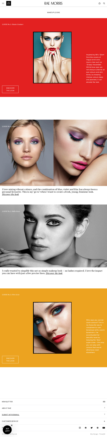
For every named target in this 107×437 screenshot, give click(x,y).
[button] (7, 429)
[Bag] (99, 3)
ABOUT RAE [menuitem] (6, 408)
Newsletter (7, 402)
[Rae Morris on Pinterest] (97, 428)
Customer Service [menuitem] (10, 421)
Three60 (102, 434)
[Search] (104, 3)
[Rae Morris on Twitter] (92, 428)
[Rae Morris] (53, 3)
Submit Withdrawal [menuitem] (10, 415)
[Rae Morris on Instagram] (80, 428)
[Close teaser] (11, 425)
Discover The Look (10, 89)
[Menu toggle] (3, 3)
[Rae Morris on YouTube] (104, 428)
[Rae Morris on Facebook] (86, 428)
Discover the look (10, 194)
